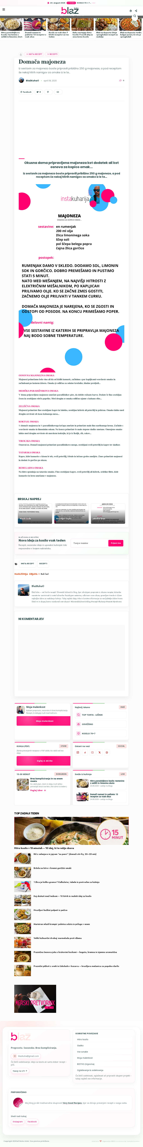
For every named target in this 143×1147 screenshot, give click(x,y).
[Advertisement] (71, 127)
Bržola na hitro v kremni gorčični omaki (52, 868)
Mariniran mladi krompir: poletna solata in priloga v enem (62, 924)
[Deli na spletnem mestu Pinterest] (48, 92)
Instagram (18, 1121)
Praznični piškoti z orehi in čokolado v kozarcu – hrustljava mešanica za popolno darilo (76, 966)
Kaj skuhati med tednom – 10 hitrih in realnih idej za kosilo (62, 896)
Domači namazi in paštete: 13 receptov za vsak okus (36, 34)
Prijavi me (116, 543)
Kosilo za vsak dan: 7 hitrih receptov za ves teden (59, 34)
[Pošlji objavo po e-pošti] (58, 92)
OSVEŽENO (87, 724)
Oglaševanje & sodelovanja (90, 1070)
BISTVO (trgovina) (85, 1064)
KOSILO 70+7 (88, 733)
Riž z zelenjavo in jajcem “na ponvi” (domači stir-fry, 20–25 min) (65, 854)
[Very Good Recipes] (18, 1102)
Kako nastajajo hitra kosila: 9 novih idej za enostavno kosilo (83, 34)
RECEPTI (54, 54)
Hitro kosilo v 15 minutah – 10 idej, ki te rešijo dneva (44, 848)
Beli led (44, 574)
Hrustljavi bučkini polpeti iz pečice (50, 910)
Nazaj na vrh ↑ (20, 1070)
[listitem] (78, 752)
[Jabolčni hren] (108, 522)
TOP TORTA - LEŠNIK (92, 714)
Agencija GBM (109, 1141)
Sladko (80, 1045)
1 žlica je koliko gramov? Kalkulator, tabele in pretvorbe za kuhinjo (66, 882)
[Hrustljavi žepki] (71, 522)
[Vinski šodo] (35, 522)
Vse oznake (82, 1051)
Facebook (32, 1121)
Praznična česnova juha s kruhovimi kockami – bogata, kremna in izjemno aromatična (75, 952)
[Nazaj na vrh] (136, 1140)
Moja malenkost (44, 721)
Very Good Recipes (72, 1102)
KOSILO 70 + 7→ (84, 3)
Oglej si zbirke (45, 760)
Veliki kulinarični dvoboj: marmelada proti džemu (58, 938)
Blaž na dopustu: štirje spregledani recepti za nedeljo (107, 34)
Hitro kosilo (82, 1039)
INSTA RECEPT (35, 54)
